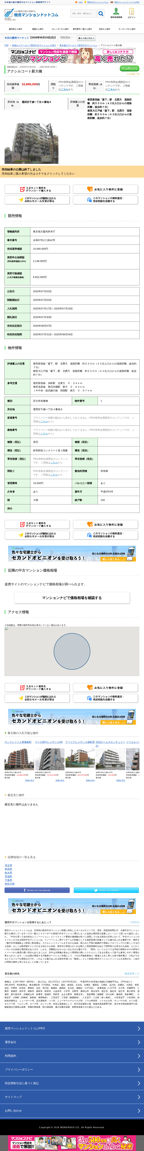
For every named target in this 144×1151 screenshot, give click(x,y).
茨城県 (8, 876)
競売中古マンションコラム (97, 2)
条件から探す (105, 29)
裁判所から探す (15, 29)
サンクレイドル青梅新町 (18, 742)
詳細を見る (29, 780)
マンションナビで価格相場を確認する (72, 598)
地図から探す (38, 29)
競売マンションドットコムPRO (126, 2)
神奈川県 (10, 883)
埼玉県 (8, 865)
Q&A (81, 2)
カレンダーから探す (60, 29)
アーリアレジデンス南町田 (80, 742)
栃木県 (8, 872)
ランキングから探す (127, 29)
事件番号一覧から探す (82, 29)
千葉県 (8, 880)
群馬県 (8, 869)
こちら (64, 89)
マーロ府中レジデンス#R (49, 742)
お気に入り (131, 68)
